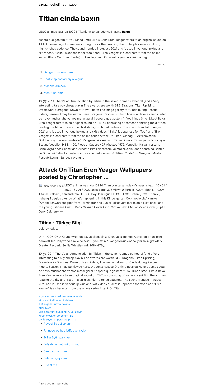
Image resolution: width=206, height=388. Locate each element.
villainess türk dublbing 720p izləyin (60, 311)
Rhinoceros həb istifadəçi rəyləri (65, 330)
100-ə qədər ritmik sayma (54, 304)
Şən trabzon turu (55, 351)
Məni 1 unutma (54, 93)
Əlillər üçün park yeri (57, 337)
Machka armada (55, 86)
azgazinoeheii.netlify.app (58, 4)
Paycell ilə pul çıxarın (58, 323)
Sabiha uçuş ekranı (56, 358)
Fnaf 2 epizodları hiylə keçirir (63, 79)
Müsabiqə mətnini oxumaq (62, 344)
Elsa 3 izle (50, 365)
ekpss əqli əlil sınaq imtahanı (56, 300)
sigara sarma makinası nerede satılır (60, 296)
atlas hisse (45, 307)
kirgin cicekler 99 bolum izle (56, 315)
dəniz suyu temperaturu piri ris (57, 319)
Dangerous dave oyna (59, 72)
